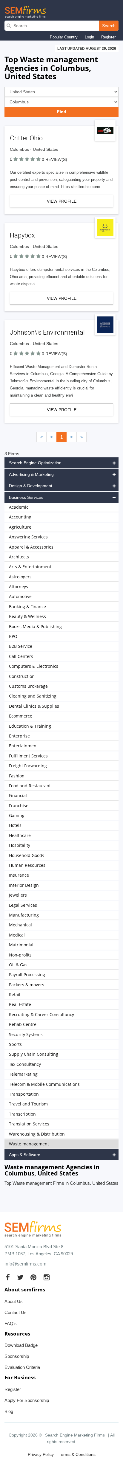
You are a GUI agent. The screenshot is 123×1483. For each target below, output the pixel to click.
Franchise (18, 805)
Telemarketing (23, 1074)
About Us (13, 1301)
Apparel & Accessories (31, 547)
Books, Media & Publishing (35, 626)
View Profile (61, 201)
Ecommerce (20, 716)
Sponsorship (16, 1356)
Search (109, 25)
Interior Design (24, 885)
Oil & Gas (18, 965)
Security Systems (26, 1034)
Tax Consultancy (25, 1064)
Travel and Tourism (28, 1104)
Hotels (15, 825)
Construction (22, 676)
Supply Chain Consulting (33, 1054)
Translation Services (29, 1124)
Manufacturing (24, 915)
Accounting (20, 517)
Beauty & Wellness (27, 616)
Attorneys (18, 586)
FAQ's (10, 1323)
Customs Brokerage (28, 686)
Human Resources (27, 865)
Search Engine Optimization (35, 462)
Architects (19, 557)
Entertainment (23, 746)
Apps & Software (24, 1154)
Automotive (20, 596)
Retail (14, 994)
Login (89, 37)
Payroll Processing (27, 974)
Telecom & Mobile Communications (44, 1084)
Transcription (22, 1114)
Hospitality (19, 845)
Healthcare (20, 835)
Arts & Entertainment (30, 566)
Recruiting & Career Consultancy (41, 1014)
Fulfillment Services (28, 756)
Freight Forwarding (28, 765)
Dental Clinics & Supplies (34, 706)
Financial (18, 795)
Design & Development (30, 485)
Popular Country (64, 37)
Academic (18, 507)
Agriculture (20, 527)
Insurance (19, 875)
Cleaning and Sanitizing (32, 696)
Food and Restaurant (30, 785)
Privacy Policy (41, 1454)
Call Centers (21, 656)
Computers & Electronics (33, 666)
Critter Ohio (26, 138)
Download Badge (21, 1345)
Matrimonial (21, 945)
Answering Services (28, 537)
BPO (13, 636)
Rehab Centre (22, 1024)
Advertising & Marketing (31, 474)
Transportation (24, 1094)
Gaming (16, 815)
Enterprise (19, 736)
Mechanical (20, 925)
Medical (17, 935)
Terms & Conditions (77, 1454)
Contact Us (15, 1312)
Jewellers (18, 895)
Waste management (29, 1144)
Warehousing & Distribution (37, 1134)
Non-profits (20, 955)
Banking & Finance (27, 606)
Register (108, 37)
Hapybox (22, 235)
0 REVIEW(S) (54, 159)
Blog (8, 1411)
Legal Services (23, 905)
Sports (15, 1044)
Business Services (26, 497)
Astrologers (20, 577)
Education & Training (30, 726)
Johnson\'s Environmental (47, 332)
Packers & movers (26, 984)
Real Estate (20, 1004)
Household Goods (26, 855)
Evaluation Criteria (22, 1367)
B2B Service (20, 646)
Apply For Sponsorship (26, 1400)
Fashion (16, 776)
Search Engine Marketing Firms (75, 1435)
